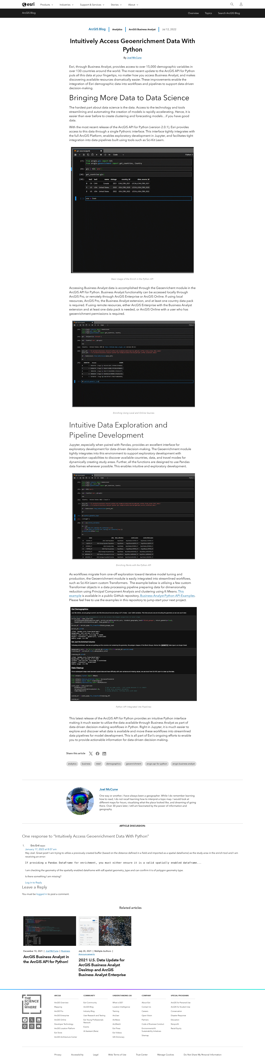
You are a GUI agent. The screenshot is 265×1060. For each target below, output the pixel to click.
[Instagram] (32, 1026)
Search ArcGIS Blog (229, 13)
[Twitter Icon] (91, 754)
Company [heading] (146, 995)
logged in (41, 894)
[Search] (232, 4)
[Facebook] (25, 1020)
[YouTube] (38, 1026)
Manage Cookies (165, 1054)
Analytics (117, 29)
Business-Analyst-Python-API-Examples (167, 596)
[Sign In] (241, 4)
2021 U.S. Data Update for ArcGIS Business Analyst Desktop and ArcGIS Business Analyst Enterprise (102, 967)
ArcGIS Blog (29, 12)
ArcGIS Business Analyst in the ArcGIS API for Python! (46, 959)
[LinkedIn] (38, 1020)
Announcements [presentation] (87, 954)
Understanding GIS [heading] (122, 995)
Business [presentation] (65, 951)
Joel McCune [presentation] (52, 951)
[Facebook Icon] (97, 754)
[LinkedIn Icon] (104, 754)
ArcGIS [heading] (57, 995)
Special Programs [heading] (180, 995)
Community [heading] (89, 995)
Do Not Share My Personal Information (202, 1054)
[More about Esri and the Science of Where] (31, 1005)
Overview (193, 13)
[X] (32, 1020)
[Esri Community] (25, 1026)
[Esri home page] (28, 4)
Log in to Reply (33, 882)
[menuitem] (66, 1002)
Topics (208, 13)
